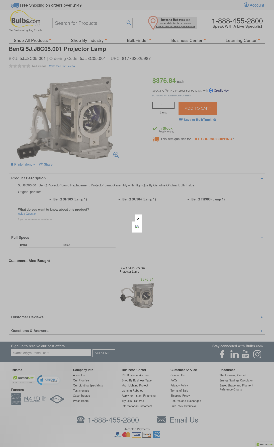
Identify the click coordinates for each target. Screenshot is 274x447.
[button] (138, 217)
